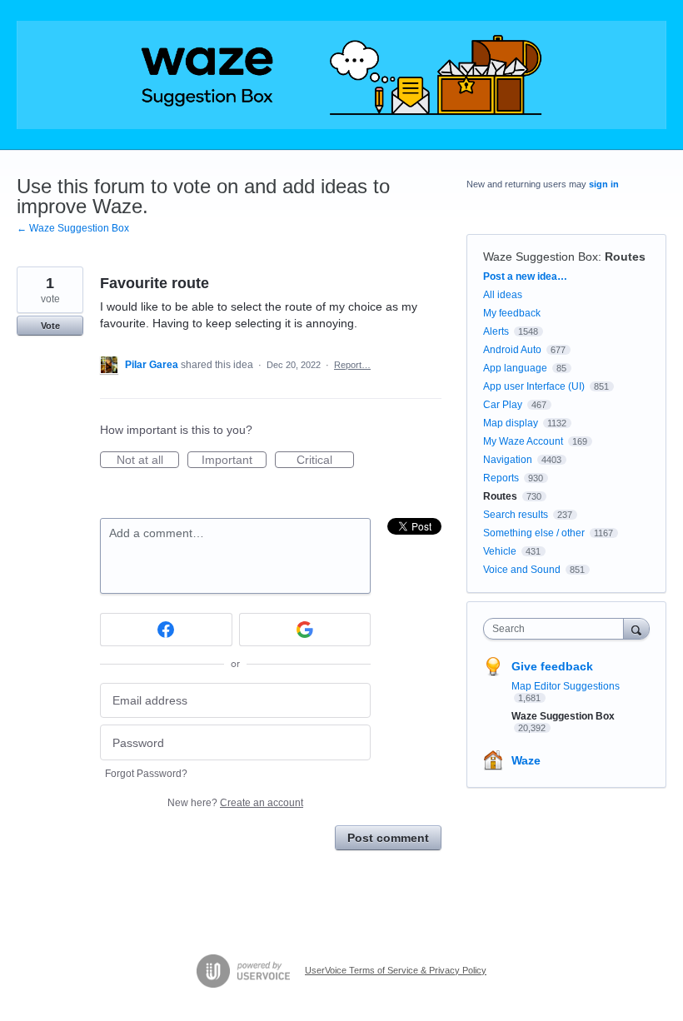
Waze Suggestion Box (540, 256)
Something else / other (534, 533)
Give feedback (552, 666)
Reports (501, 478)
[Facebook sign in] (166, 629)
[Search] (636, 628)
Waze (526, 760)
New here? (235, 803)
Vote (50, 326)
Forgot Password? (146, 773)
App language (515, 368)
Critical (325, 460)
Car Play (502, 405)
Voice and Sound (522, 569)
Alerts (496, 331)
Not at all (148, 460)
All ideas (502, 295)
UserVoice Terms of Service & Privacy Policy (395, 970)
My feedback (512, 313)
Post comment (388, 837)
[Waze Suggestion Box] (341, 75)
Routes (625, 256)
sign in (604, 184)
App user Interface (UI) (534, 386)
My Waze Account (523, 441)
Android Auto (512, 350)
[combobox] (557, 629)
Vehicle (499, 551)
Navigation (507, 460)
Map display (510, 423)
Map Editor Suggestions (565, 686)
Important (234, 460)
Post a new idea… (525, 276)
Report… (352, 365)
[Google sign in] (305, 629)
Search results (515, 514)
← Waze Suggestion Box (73, 228)
